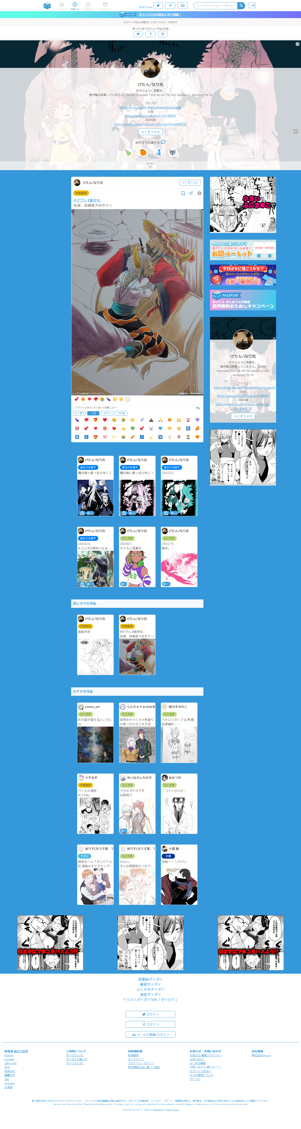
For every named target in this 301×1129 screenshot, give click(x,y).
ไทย (6, 1079)
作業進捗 (81, 193)
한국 (7, 1067)
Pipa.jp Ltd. (173, 1109)
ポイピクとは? (75, 1055)
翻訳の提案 (21, 1051)
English (8, 1055)
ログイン (152, 1014)
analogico (158, 1109)
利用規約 (133, 1055)
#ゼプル (80, 200)
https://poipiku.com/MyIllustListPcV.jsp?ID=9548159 (150, 124)
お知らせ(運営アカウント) (205, 1055)
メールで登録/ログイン (152, 1034)
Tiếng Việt (10, 1063)
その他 (121, 413)
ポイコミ (195, 1079)
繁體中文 (9, 1075)
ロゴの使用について (202, 1075)
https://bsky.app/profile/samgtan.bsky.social (150, 107)
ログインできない (200, 1071)
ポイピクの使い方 (76, 1059)
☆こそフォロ (150, 132)
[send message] (163, 142)
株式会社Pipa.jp (261, 1055)
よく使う (79, 413)
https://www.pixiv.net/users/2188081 (150, 116)
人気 (93, 413)
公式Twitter (197, 1059)
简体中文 (9, 1071)
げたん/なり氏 (151, 84)
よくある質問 (198, 1063)
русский (9, 1083)
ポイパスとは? (75, 1063)
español (9, 1059)
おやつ (107, 413)
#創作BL (94, 200)
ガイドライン (136, 1059)
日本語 (8, 1087)
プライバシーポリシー (141, 1063)
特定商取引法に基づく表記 (144, 1067)
